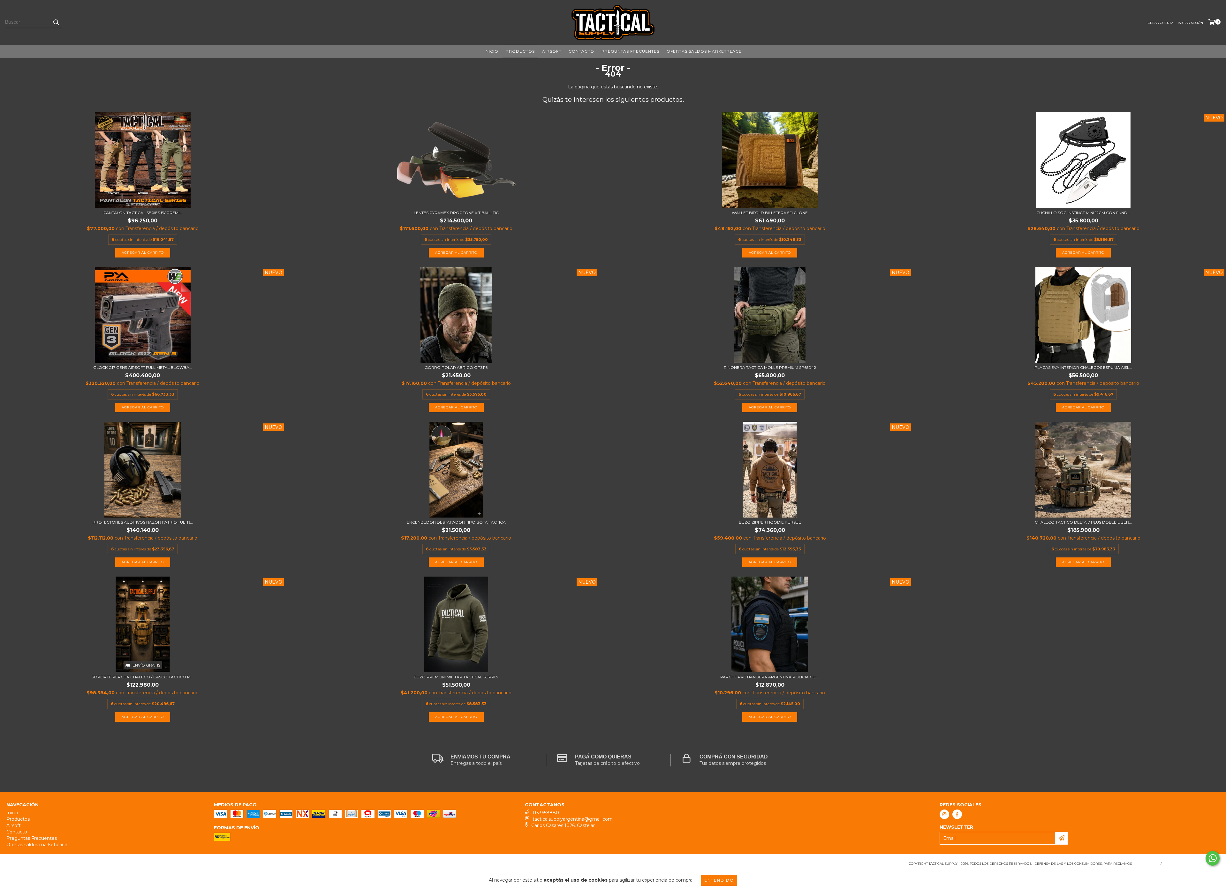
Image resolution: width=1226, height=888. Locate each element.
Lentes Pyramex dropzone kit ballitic (456, 212)
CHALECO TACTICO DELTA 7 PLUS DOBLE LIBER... (1083, 522)
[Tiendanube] (34, 865)
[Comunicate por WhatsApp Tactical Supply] (1213, 858)
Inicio (491, 51)
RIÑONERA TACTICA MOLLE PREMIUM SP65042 (770, 367)
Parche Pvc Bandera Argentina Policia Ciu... (769, 677)
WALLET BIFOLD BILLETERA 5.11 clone (770, 212)
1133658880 (546, 813)
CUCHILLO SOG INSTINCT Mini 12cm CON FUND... (1083, 212)
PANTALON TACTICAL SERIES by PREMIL (142, 212)
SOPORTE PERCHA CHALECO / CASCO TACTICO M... (142, 677)
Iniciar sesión (1190, 23)
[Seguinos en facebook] (957, 814)
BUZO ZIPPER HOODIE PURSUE (770, 522)
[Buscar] (55, 22)
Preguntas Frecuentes (630, 51)
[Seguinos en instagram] (944, 814)
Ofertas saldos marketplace (704, 51)
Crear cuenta (1160, 23)
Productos (520, 51)
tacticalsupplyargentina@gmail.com (573, 819)
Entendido (719, 880)
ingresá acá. (1145, 864)
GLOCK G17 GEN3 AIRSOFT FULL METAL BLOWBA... (142, 367)
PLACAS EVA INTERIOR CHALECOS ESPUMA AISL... (1083, 367)
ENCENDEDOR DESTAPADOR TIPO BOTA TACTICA (456, 522)
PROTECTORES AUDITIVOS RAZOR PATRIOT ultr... (143, 522)
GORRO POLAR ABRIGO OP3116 (456, 367)
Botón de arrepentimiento (1192, 864)
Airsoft (551, 51)
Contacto (581, 51)
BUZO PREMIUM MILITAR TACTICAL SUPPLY (456, 677)
